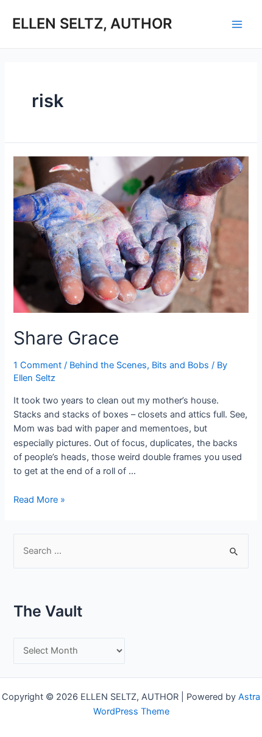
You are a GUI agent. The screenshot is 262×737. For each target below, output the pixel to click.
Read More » (39, 499)
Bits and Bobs (180, 365)
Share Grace (66, 338)
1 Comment (37, 365)
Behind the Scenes (108, 365)
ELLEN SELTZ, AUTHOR (92, 23)
